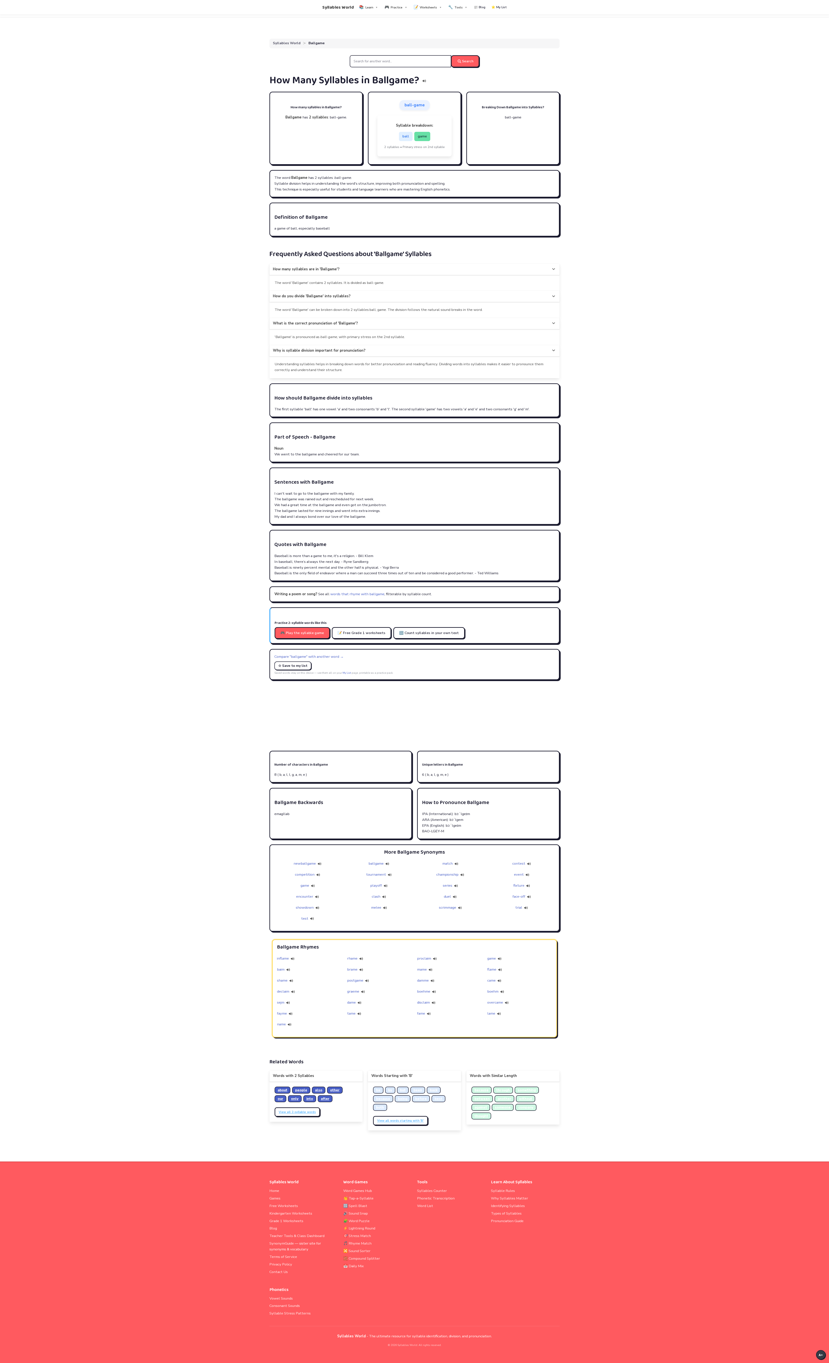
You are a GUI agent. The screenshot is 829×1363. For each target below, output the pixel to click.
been (417, 1090)
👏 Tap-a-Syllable (358, 1198)
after (325, 1098)
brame (352, 969)
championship (447, 874)
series (448, 885)
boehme (423, 991)
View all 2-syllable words (297, 1112)
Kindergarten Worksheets (290, 1213)
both (380, 1107)
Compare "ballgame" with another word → (309, 656)
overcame (495, 1002)
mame (422, 969)
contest (519, 863)
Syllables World (338, 7)
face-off (519, 896)
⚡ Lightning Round (359, 1228)
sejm (280, 1002)
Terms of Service (283, 1256)
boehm (492, 991)
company (525, 1107)
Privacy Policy (280, 1264)
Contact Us (278, 1271)
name (281, 1024)
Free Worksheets (283, 1205)
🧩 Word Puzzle (356, 1220)
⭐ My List (499, 7)
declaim (283, 991)
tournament (376, 874)
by (390, 1090)
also (318, 1090)
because (383, 1098)
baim (281, 969)
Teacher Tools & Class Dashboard (296, 1235)
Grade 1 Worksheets (286, 1220)
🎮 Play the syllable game (302, 633)
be (378, 1090)
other (335, 1090)
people (301, 1090)
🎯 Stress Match (357, 1235)
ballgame (376, 863)
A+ (821, 1355)
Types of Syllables (506, 1213)
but (403, 1090)
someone (503, 1107)
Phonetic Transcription (436, 1198)
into (309, 1098)
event (519, 874)
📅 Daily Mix (353, 1266)
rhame (352, 958)
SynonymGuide (281, 1243)
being (402, 1098)
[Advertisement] (414, 715)
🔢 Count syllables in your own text (429, 633)
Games (274, 1198)
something (527, 1090)
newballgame (305, 863)
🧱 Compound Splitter (361, 1258)
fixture (519, 885)
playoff (376, 885)
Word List (425, 1205)
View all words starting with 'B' (400, 1121)
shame (282, 980)
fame (421, 1013)
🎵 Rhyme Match (357, 1243)
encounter (305, 896)
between (482, 1098)
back (434, 1090)
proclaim (424, 958)
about (282, 1090)
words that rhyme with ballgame (357, 594)
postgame (355, 980)
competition (305, 874)
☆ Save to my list (292, 665)
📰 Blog (479, 7)
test (305, 918)
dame (351, 1002)
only (295, 1098)
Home (274, 1190)
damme (423, 980)
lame (491, 1013)
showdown (305, 907)
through (503, 1090)
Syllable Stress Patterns (290, 1313)
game (305, 885)
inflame (283, 958)
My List (347, 673)
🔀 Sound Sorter (356, 1250)
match (448, 863)
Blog (273, 1228)
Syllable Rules (503, 1190)
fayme (282, 1013)
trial (519, 907)
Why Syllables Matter (509, 1198)
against (481, 1107)
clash (376, 896)
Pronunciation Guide (507, 1220)
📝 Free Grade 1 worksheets (361, 633)
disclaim (423, 1002)
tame (351, 1013)
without (525, 1098)
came (491, 980)
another (504, 1098)
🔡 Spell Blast (355, 1205)
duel (448, 896)
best (438, 1098)
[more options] (553, 269)
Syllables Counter (432, 1190)
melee (376, 907)
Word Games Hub (357, 1190)
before (421, 1098)
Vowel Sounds (281, 1298)
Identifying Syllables (508, 1205)
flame (491, 969)
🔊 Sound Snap (355, 1213)
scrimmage (448, 907)
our (280, 1098)
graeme (353, 991)
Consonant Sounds (284, 1305)
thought (481, 1116)
